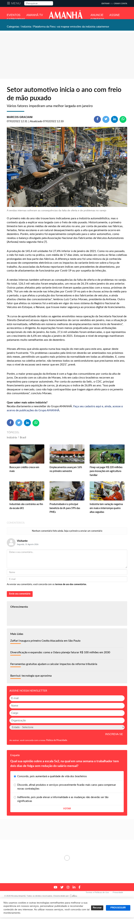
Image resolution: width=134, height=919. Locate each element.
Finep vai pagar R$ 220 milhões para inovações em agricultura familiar (106, 471)
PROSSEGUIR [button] (118, 907)
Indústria (12, 437)
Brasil (23, 437)
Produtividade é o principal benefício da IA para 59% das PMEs (65, 508)
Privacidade (118, 892)
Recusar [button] (97, 907)
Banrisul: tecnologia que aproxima (31, 675)
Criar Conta (120, 3)
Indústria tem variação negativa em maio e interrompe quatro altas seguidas (106, 508)
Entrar (106, 3)
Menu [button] (16, 3)
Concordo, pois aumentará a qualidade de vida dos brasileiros (52, 776)
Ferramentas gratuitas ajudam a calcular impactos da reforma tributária (53, 664)
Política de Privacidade (56, 740)
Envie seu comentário (19, 594)
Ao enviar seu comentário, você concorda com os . (47, 584)
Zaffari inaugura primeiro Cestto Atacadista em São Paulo (45, 640)
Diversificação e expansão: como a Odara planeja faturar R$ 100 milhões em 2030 (60, 652)
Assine (114, 15)
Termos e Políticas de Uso (97, 892)
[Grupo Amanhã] (66, 14)
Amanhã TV (34, 15)
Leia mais (67, 857)
